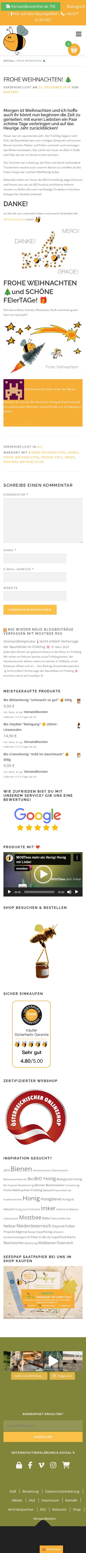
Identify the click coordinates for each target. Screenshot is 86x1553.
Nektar (9, 1226)
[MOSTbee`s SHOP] (66, 1464)
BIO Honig (45, 1178)
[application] (43, 874)
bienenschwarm (42, 1170)
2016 (6, 1170)
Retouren (59, 1509)
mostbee (11, 92)
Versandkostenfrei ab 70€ (32, 6)
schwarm (58, 1232)
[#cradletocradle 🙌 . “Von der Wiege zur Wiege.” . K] (73, 1361)
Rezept (32, 1232)
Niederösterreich (34, 1226)
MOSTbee (8, 60)
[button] (43, 874)
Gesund (48, 1190)
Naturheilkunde (61, 1218)
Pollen (70, 1226)
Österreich (65, 1242)
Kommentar (15, 494)
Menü (78, 34)
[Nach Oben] (43, 1526)
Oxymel (58, 1226)
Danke (73, 452)
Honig (31, 1198)
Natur (46, 1218)
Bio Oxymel (10, 1185)
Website (10, 588)
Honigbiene (51, 1199)
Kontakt (71, 1500)
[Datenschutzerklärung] (19, 1464)
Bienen (21, 1168)
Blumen (40, 1185)
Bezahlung (30, 1491)
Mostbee (30, 1217)
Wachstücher (13, 1242)
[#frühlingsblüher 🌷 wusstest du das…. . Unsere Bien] (13, 1361)
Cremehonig (72, 1185)
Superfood (59, 1237)
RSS (43, 1509)
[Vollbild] (76, 892)
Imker (69, 457)
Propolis (9, 1232)
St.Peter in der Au (39, 1237)
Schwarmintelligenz (15, 1237)
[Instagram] (53, 1464)
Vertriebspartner (21, 1509)
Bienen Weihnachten (47, 452)
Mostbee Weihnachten (23, 462)
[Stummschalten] (69, 892)
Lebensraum (10, 1218)
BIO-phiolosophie (14, 219)
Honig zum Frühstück (27, 1209)
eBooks (17, 1500)
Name (9, 550)
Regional (21, 1232)
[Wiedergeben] (9, 892)
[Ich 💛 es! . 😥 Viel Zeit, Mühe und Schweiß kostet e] (53, 1361)
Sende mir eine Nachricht (19, 424)
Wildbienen (47, 1242)
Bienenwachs (60, 1170)
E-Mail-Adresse (18, 569)
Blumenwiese (55, 1185)
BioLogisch (76, 6)
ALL (40, 447)
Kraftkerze (72, 1209)
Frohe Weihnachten (21, 457)
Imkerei (60, 1209)
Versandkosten (36, 712)
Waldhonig (31, 1243)
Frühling (36, 1190)
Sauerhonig (44, 1232)
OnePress (61, 1536)
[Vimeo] (41, 1464)
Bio (30, 1178)
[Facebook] (30, 1464)
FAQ (32, 1500)
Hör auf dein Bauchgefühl (35, 13)
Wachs (71, 1237)
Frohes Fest (52, 457)
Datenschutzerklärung (62, 1491)
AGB (13, 1491)
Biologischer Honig (69, 1179)
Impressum (50, 1500)
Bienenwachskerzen (15, 1179)
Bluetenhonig (26, 1185)
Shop (77, 1509)
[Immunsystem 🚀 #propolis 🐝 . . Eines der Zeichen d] (33, 1361)
